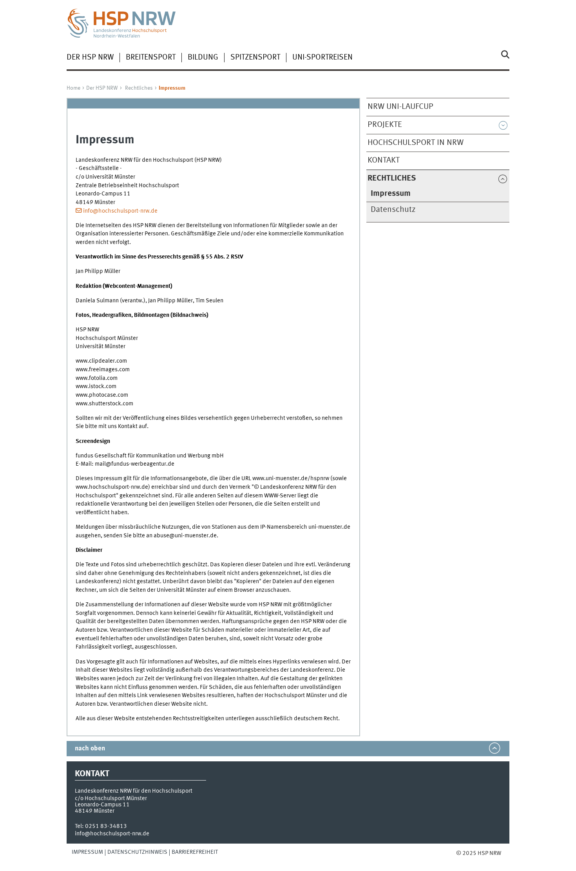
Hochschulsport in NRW (416, 143)
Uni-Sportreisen (322, 57)
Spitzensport (255, 57)
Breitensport (151, 57)
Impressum (87, 852)
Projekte (385, 125)
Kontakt (384, 160)
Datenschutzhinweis (137, 852)
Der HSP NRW (90, 57)
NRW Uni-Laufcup (400, 107)
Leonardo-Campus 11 (102, 805)
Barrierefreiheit (195, 852)
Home (73, 88)
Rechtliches (139, 88)
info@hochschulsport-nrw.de (120, 211)
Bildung (203, 57)
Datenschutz (393, 210)
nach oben (90, 748)
